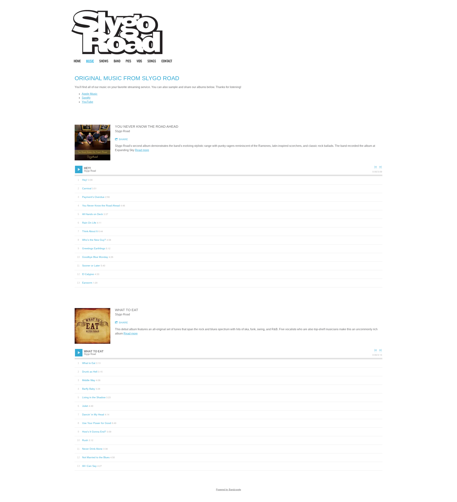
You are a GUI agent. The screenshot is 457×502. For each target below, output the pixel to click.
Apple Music (89, 93)
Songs (151, 60)
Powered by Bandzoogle (228, 489)
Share (123, 139)
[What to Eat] (92, 326)
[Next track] (380, 167)
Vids (139, 60)
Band (117, 60)
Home (77, 60)
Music (90, 60)
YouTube (87, 101)
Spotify (86, 97)
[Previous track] (375, 167)
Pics (128, 60)
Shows (103, 60)
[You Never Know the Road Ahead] (92, 142)
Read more (142, 150)
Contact (166, 60)
